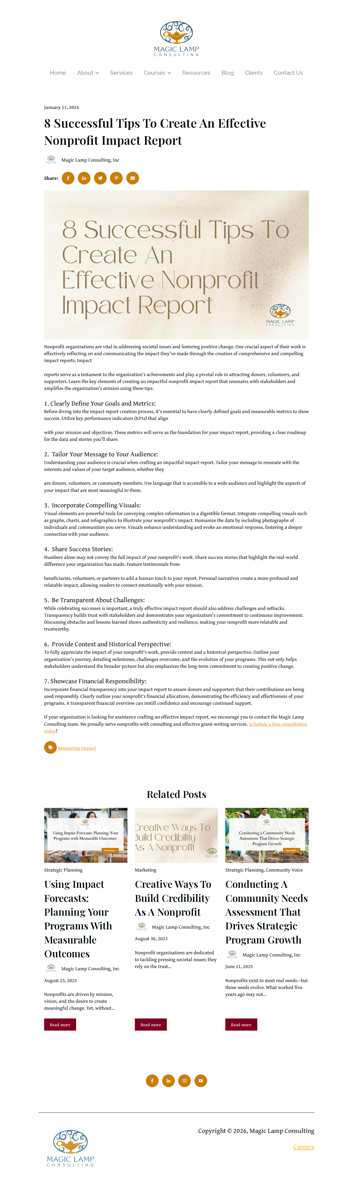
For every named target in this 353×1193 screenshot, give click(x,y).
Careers (303, 1146)
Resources (196, 72)
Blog (227, 72)
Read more (60, 1024)
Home (58, 72)
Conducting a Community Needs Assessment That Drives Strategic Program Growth (266, 911)
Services (121, 72)
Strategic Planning (63, 869)
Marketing (145, 869)
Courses (154, 72)
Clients (254, 72)
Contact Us (288, 72)
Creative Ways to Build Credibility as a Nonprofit (173, 897)
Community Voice (284, 869)
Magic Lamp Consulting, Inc (90, 159)
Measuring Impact (77, 748)
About (85, 72)
